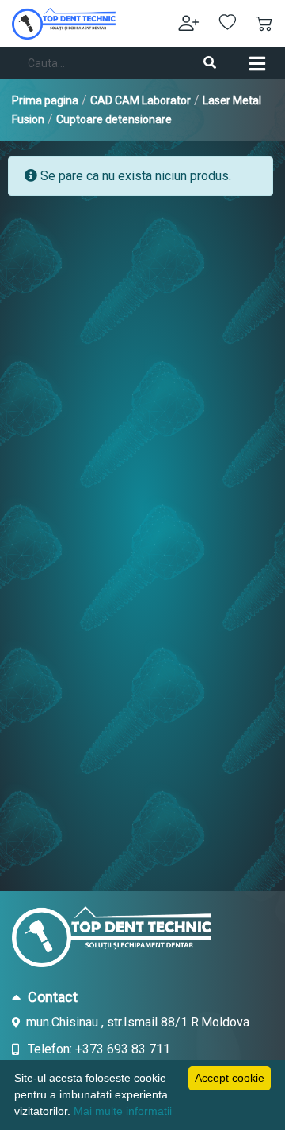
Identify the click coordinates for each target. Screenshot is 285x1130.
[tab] (142, 996)
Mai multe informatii (123, 1111)
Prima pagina (45, 100)
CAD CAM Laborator (140, 100)
